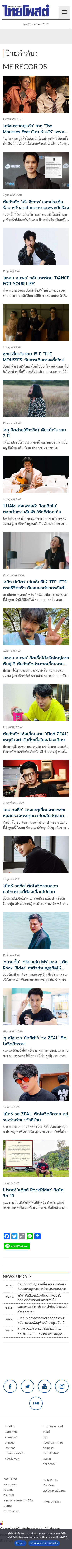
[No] (67, 1539)
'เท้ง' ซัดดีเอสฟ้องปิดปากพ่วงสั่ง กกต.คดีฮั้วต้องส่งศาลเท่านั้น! (40, 1298)
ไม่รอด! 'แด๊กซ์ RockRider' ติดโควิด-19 (33, 1193)
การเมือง (10, 1427)
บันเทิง (8, 1506)
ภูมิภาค (47, 1459)
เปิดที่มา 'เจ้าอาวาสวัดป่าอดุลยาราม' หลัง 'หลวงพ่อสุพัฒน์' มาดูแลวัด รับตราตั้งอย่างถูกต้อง (42, 1320)
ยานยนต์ (9, 1495)
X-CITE (8, 1490)
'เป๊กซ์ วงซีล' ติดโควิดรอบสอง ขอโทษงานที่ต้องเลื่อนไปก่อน (30, 889)
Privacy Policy (52, 1502)
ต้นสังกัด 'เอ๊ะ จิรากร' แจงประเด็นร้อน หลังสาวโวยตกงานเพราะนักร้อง (36, 205)
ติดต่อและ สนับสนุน (54, 1491)
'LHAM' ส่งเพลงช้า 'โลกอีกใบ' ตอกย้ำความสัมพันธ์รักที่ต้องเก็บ (32, 509)
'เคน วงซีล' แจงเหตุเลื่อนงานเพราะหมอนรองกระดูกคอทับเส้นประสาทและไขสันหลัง (34, 816)
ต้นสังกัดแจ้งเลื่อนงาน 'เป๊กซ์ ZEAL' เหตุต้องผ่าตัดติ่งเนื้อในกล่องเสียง (35, 737)
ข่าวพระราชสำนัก (14, 1453)
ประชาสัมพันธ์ (51, 1453)
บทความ (10, 1443)
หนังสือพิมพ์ (12, 1459)
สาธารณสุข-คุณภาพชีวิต (18, 1500)
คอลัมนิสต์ (11, 1437)
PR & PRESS (50, 1480)
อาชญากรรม (11, 1484)
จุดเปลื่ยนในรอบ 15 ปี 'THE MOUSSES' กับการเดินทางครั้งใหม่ (33, 357)
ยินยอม (20, 1543)
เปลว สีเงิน (11, 1432)
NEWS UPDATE (17, 1276)
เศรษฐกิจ (10, 1448)
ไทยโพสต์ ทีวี (11, 1511)
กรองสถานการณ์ (53, 1427)
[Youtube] (44, 1386)
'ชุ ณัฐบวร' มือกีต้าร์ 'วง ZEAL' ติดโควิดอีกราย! (34, 1041)
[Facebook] (10, 1386)
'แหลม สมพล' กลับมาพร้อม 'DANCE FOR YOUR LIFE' (36, 281)
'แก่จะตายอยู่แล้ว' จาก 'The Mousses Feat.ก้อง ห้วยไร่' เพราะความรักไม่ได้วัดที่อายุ (33, 132)
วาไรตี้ (46, 1432)
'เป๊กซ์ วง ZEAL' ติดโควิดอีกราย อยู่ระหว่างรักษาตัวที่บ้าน (35, 1117)
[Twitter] (27, 1386)
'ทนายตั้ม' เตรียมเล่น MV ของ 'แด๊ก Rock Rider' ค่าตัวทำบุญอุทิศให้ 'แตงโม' (35, 968)
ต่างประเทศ (10, 1479)
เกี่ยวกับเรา (49, 1485)
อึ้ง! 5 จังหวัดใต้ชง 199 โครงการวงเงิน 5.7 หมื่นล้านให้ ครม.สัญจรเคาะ (40, 1331)
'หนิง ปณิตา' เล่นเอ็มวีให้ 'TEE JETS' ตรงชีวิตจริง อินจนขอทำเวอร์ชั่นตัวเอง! (35, 588)
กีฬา (45, 1437)
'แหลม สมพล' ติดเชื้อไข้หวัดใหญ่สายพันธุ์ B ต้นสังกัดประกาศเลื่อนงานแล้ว (36, 664)
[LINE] (36, 1403)
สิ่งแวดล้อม (49, 1464)
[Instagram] (61, 1386)
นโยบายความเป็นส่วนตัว (44, 1543)
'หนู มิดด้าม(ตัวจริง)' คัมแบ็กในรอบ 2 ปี (34, 433)
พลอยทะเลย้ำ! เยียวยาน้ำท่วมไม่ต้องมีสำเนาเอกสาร (42, 1309)
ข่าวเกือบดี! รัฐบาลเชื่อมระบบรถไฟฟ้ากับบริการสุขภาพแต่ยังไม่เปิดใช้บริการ (42, 1286)
